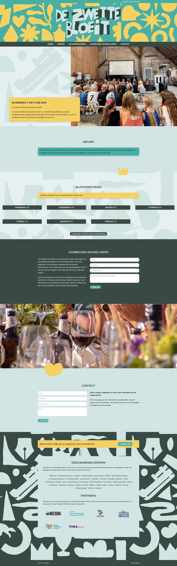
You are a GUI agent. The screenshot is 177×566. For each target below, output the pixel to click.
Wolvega (91, 488)
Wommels (98, 488)
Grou (64, 482)
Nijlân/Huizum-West (119, 482)
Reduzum (71, 485)
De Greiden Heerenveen (57, 479)
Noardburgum (53, 485)
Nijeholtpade (107, 482)
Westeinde (118, 485)
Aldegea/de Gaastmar (65, 475)
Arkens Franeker (87, 475)
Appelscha (77, 475)
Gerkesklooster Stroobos (53, 482)
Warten (105, 485)
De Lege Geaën (85, 479)
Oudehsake (63, 485)
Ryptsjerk (78, 485)
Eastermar (119, 479)
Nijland (129, 482)
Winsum (125, 485)
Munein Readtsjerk (96, 482)
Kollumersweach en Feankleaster (78, 482)
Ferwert (125, 479)
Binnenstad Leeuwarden (120, 475)
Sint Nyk (85, 485)
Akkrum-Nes (53, 475)
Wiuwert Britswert (81, 488)
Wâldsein (92, 485)
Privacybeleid (135, 563)
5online (47, 563)
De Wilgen (94, 479)
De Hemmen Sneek (72, 479)
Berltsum (108, 475)
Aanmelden (95, 287)
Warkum (99, 485)
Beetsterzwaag (99, 475)
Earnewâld (110, 479)
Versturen (43, 420)
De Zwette (102, 479)
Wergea (111, 485)
